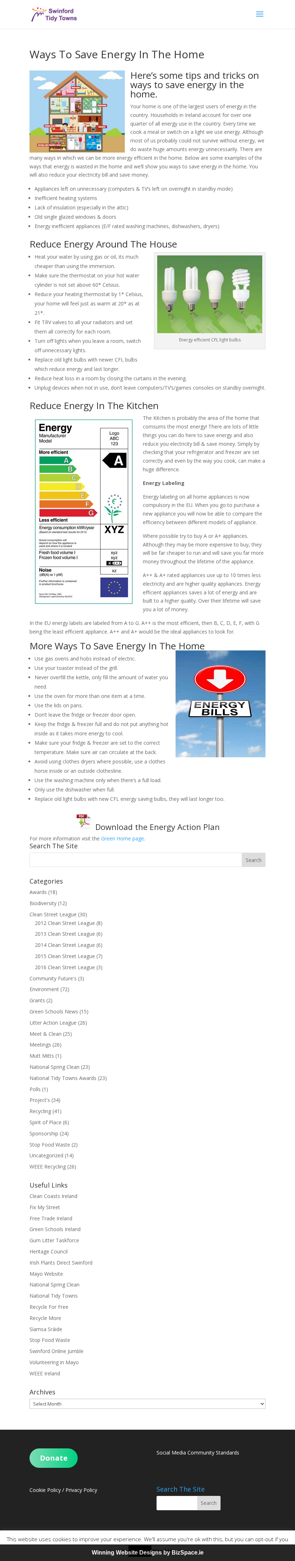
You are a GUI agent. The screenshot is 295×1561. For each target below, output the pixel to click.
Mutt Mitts (42, 1055)
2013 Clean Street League (65, 933)
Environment (44, 989)
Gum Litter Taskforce (54, 1240)
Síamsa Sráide (46, 1329)
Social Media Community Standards (197, 1452)
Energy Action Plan (185, 826)
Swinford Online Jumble (56, 1351)
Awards (38, 892)
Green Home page (122, 838)
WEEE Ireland (45, 1373)
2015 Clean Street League (65, 956)
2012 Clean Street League (65, 923)
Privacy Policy (81, 1490)
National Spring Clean (55, 1066)
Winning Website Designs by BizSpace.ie (148, 1552)
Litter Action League (53, 1022)
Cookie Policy (45, 1490)
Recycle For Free (49, 1306)
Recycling (40, 1111)
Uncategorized (46, 1155)
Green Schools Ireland (55, 1229)
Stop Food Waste (50, 1144)
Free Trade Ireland (51, 1218)
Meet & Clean (46, 1033)
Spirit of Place (46, 1122)
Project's (40, 1100)
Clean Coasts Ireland (53, 1196)
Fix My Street (45, 1207)
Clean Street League (53, 914)
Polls (35, 1089)
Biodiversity (43, 903)
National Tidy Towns (54, 1295)
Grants (37, 1000)
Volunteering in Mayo (54, 1362)
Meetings (40, 1044)
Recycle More (45, 1318)
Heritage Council (49, 1251)
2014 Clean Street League (65, 944)
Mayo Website (46, 1273)
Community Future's (53, 978)
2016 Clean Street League (65, 967)
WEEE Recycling (48, 1166)
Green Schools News (54, 1011)
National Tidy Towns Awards (63, 1078)
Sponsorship (44, 1133)
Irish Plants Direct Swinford (61, 1262)
